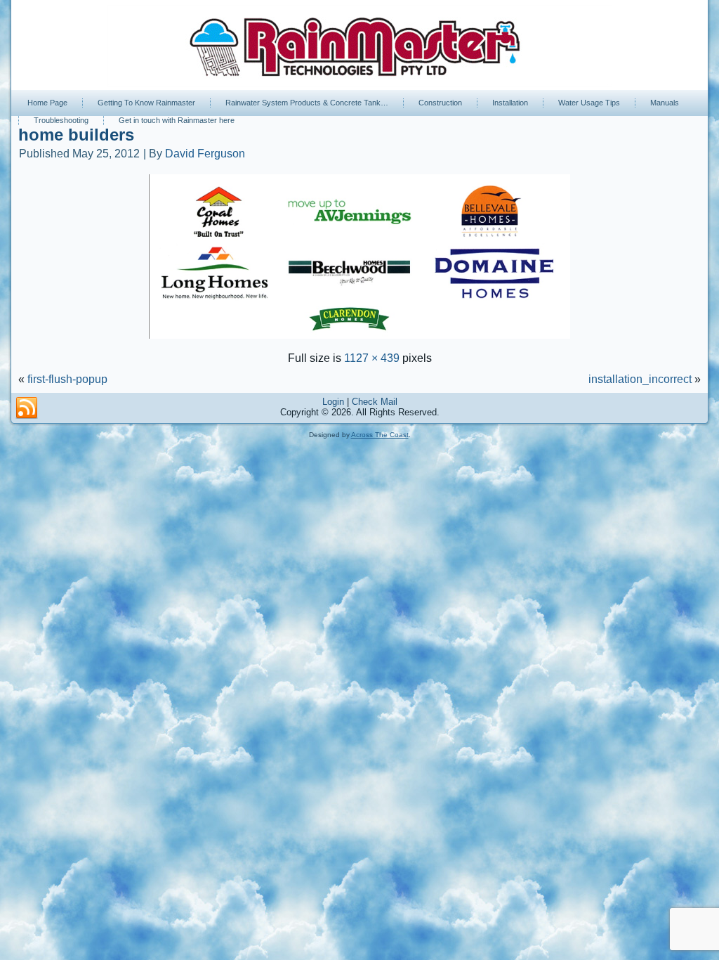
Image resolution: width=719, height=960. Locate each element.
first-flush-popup (67, 379)
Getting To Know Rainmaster (146, 102)
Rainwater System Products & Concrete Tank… (306, 102)
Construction (440, 102)
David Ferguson (205, 154)
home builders (76, 134)
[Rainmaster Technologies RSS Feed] (26, 408)
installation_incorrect (640, 379)
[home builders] (359, 340)
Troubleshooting (61, 120)
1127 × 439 (372, 358)
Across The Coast (380, 435)
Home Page (47, 102)
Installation (510, 102)
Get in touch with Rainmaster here (177, 120)
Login (333, 401)
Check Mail (374, 401)
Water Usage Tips (589, 102)
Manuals (664, 102)
